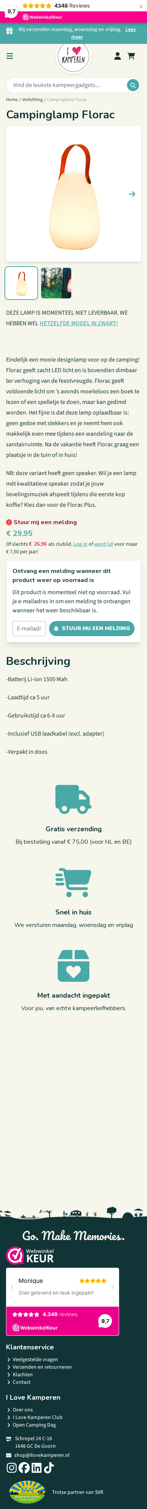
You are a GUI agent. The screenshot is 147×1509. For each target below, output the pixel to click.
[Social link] (11, 1467)
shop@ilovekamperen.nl (42, 1455)
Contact (22, 1382)
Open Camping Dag (34, 1425)
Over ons (23, 1410)
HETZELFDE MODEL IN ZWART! (79, 323)
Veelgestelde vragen (35, 1359)
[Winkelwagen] (131, 56)
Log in (80, 544)
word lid (103, 544)
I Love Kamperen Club (38, 1417)
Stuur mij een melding (96, 628)
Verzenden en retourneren (42, 1367)
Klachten (23, 1375)
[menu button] (10, 56)
